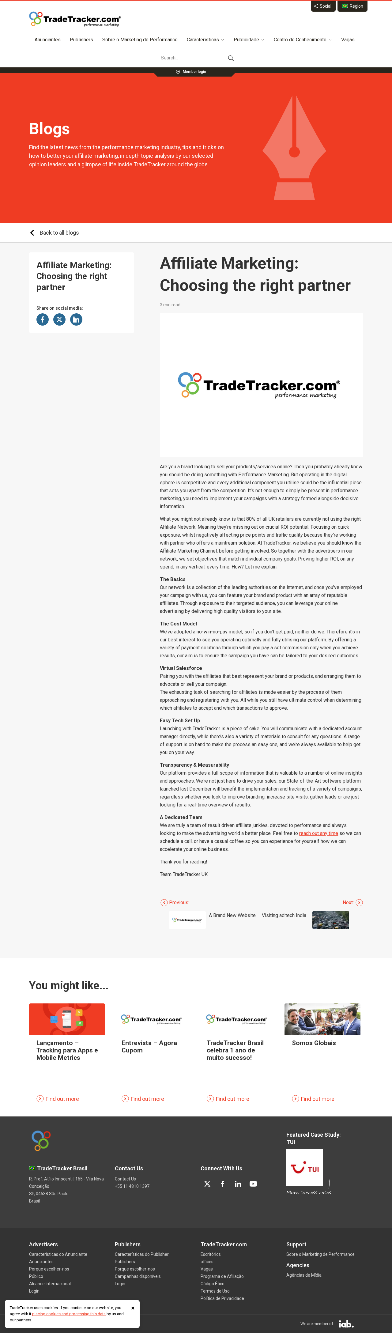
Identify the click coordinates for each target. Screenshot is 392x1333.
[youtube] (253, 1184)
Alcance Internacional (50, 1283)
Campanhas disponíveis (138, 1276)
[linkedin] (238, 1184)
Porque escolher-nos (49, 1269)
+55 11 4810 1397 (132, 1186)
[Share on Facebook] (42, 319)
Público (36, 1276)
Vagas (348, 40)
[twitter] (207, 1184)
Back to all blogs (59, 232)
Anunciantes (48, 40)
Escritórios (211, 1254)
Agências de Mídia (304, 1275)
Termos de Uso (215, 1291)
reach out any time (318, 833)
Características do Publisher (142, 1254)
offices (207, 1261)
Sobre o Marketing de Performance (140, 40)
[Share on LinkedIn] (76, 319)
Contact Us (125, 1178)
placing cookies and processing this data (69, 1314)
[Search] (231, 57)
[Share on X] (59, 319)
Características (203, 40)
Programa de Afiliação (222, 1276)
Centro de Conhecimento (300, 40)
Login (34, 1291)
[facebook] (222, 1184)
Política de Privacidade (222, 1298)
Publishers (81, 40)
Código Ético (212, 1283)
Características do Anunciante (58, 1254)
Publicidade (246, 40)
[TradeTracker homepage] (75, 19)
